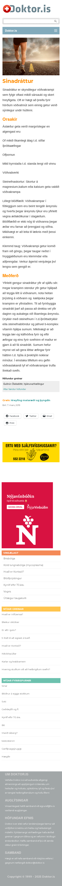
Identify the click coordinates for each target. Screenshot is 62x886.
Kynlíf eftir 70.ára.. (13, 584)
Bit (3, 725)
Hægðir (6, 756)
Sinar (4, 686)
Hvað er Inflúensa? (12, 614)
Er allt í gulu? (9, 630)
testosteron (8, 741)
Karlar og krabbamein (14, 661)
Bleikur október (10, 622)
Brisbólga (9, 558)
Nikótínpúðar (9, 653)
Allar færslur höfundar (14, 389)
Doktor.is (11, 31)
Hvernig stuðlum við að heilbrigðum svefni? (26, 669)
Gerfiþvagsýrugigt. (12, 748)
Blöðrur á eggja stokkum (15, 693)
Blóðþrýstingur (12, 578)
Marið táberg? (10, 733)
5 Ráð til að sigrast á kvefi (16, 638)
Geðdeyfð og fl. (10, 709)
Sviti (4, 701)
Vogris (7, 591)
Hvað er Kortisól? (14, 571)
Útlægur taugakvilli (14, 598)
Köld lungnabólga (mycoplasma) (23, 565)
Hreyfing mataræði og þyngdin (30, 400)
